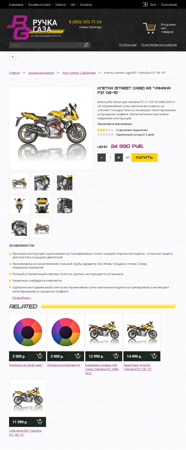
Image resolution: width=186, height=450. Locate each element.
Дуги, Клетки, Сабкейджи (79, 73)
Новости (60, 4)
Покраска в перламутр (63, 365)
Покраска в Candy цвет (26, 365)
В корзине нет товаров (168, 28)
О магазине (16, 4)
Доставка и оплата (39, 4)
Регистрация (169, 4)
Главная (14, 73)
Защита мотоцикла (41, 73)
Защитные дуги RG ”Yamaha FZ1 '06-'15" (137, 367)
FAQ (73, 4)
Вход (153, 4)
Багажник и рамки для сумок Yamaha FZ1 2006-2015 (102, 369)
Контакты (86, 4)
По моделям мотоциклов (159, 44)
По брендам (128, 44)
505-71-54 (85, 21)
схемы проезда (90, 27)
